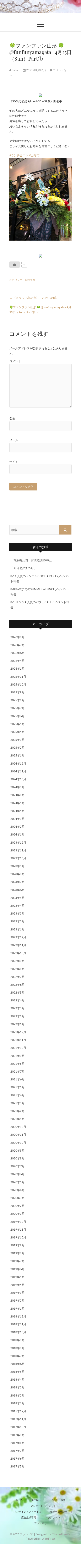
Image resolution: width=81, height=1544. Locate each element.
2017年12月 (18, 1411)
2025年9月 (17, 692)
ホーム (19, 1500)
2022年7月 (17, 976)
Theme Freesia (61, 1534)
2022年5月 (17, 992)
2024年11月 (18, 771)
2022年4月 (17, 1000)
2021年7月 (17, 1071)
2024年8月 (17, 795)
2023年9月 (17, 866)
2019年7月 (17, 1261)
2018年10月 (18, 1332)
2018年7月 (17, 1356)
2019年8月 (17, 1253)
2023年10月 (18, 858)
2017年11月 (18, 1419)
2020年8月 (17, 1158)
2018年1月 (17, 1403)
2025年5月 (17, 724)
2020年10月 (18, 1142)
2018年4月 (17, 1379)
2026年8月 (17, 637)
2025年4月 (17, 732)
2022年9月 (17, 961)
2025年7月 (17, 708)
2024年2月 (17, 826)
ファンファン (52, 1517)
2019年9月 (17, 1245)
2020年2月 (17, 1205)
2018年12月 (18, 1316)
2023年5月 (17, 897)
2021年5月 (17, 1087)
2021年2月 (17, 1111)
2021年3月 (17, 1103)
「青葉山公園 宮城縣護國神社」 (32, 560)
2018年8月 (17, 1348)
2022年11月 (18, 945)
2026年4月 (17, 660)
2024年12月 (18, 763)
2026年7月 (17, 645)
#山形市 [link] (34, 155)
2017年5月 (17, 1466)
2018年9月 (17, 1340)
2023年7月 (17, 881)
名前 (12, 418)
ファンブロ (26, 1534)
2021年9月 (17, 1055)
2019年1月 (17, 1308)
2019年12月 (18, 1221)
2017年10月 (18, 1427)
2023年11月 (18, 850)
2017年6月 (17, 1458)
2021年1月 (17, 1119)
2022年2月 (17, 1016)
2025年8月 (17, 700)
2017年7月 (17, 1450)
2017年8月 (17, 1443)
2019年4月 (17, 1284)
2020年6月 (17, 1174)
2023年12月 (18, 842)
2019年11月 (18, 1229)
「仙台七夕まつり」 (23, 568)
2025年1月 (17, 755)
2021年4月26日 (36, 70)
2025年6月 (17, 716)
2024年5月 (17, 803)
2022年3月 (17, 1008)
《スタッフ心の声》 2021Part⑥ (33, 298)
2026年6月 (17, 653)
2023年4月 (17, 905)
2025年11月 (18, 676)
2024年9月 (17, 787)
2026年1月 (17, 668)
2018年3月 (17, 1387)
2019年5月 (17, 1277)
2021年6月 (17, 1079)
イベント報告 (58, 1500)
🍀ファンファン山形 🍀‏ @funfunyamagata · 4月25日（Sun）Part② (40, 309)
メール (13, 440)
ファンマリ (40, 1523)
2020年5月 (17, 1182)
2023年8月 (17, 874)
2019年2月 (17, 1300)
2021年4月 (17, 1095)
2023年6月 (17, 890)
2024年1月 (17, 834)
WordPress (48, 1538)
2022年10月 (18, 953)
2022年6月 (17, 984)
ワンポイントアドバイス (27, 1511)
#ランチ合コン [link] (18, 155)
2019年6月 (17, 1269)
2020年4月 (17, 1190)
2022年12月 (18, 937)
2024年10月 (18, 779)
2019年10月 (18, 1237)
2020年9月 (17, 1150)
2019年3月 (17, 1292)
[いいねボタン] (14, 264)
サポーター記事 (59, 1511)
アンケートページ (40, 1505)
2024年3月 (17, 818)
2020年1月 (17, 1213)
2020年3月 (17, 1198)
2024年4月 (17, 811)
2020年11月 (18, 1134)
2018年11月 (18, 1324)
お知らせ (30, 279)
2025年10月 (18, 684)
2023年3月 (17, 913)
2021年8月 (17, 1063)
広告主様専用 (28, 1517)
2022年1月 (17, 1024)
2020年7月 (17, 1166)
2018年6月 (17, 1363)
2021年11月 (18, 1040)
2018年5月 (17, 1371)
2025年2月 (17, 747)
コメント (15, 361)
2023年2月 (17, 921)
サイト (13, 461)
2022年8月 (17, 969)
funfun (15, 70)
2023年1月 (17, 929)
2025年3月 (17, 739)
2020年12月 (18, 1126)
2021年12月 (18, 1032)
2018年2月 (17, 1395)
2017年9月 (17, 1435)
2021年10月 (18, 1047)
